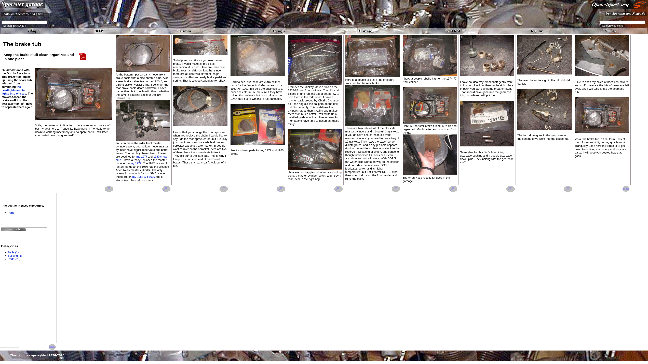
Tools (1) (13, 252)
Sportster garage (22, 4)
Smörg (611, 31)
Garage (365, 31)
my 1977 (141, 156)
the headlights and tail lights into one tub (14, 90)
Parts (11, 212)
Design (279, 31)
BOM (99, 31)
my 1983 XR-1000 (143, 176)
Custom (184, 31)
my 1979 (135, 163)
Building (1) (15, 255)
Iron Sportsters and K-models (625, 13)
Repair (537, 31)
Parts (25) (14, 259)
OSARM (452, 31)
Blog (32, 31)
